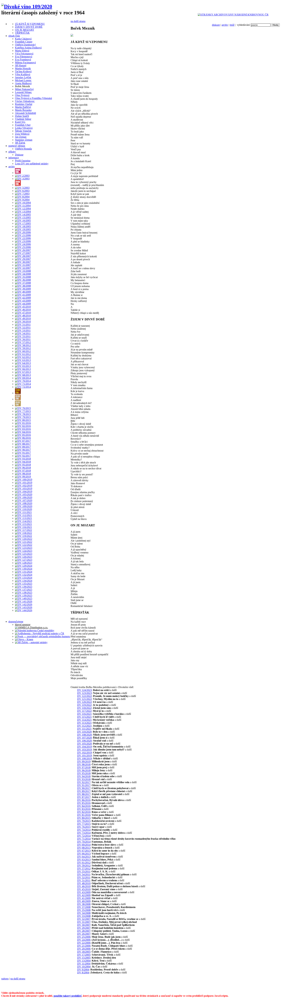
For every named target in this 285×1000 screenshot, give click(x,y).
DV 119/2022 (84, 705)
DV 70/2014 (83, 841)
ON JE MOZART (24, 29)
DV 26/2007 (83, 933)
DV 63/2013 (83, 859)
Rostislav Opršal (23, 104)
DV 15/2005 (83, 957)
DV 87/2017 (83, 797)
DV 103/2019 (84, 749)
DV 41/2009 (83, 898)
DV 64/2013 (83, 856)
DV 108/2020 (84, 734)
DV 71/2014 (83, 838)
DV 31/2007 (83, 922)
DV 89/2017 (83, 791)
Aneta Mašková (23, 83)
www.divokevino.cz (213, 984)
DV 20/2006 (83, 948)
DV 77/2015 (83, 823)
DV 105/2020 (84, 743)
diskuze (216, 24)
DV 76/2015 (83, 826)
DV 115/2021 (84, 716)
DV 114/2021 (84, 719)
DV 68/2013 (83, 847)
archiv (225, 24)
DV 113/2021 (84, 722)
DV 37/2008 (83, 907)
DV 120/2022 (84, 702)
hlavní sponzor (22, 624)
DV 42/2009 (83, 895)
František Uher (23, 125)
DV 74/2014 (83, 829)
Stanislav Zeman (23, 139)
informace (13, 157)
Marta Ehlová (22, 50)
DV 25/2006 (83, 936)
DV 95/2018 (83, 773)
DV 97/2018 (83, 767)
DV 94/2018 (83, 776)
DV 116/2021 (84, 713)
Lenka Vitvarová (23, 128)
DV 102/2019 (84, 752)
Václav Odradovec (25, 101)
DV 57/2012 (83, 868)
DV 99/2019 (83, 761)
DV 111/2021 (84, 728)
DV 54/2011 (83, 874)
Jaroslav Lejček (23, 77)
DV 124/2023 (84, 690)
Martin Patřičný (23, 107)
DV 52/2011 (83, 877)
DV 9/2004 (83, 969)
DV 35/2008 (83, 910)
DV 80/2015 (83, 818)
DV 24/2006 (83, 939)
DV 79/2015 (83, 820)
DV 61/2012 (83, 862)
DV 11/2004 (83, 963)
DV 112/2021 (84, 725)
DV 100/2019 (84, 758)
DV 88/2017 (83, 794)
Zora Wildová (22, 133)
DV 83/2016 (83, 809)
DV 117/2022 (84, 710)
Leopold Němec (23, 92)
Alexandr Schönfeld (25, 113)
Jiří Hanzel (20, 65)
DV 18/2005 (83, 951)
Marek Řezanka (23, 110)
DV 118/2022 (84, 708)
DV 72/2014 (83, 835)
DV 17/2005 (83, 954)
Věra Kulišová (22, 74)
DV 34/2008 (83, 913)
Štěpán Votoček (23, 130)
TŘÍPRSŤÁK (22, 32)
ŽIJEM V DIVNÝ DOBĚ (29, 26)
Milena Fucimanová (25, 62)
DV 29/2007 (83, 928)
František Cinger (23, 41)
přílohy (12, 151)
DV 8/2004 (83, 972)
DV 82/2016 (83, 812)
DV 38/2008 (83, 904)
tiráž (232, 24)
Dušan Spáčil (22, 116)
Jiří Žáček (20, 142)
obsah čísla (14, 35)
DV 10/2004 (83, 966)
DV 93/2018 (83, 779)
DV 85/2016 (83, 803)
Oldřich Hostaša (23, 148)
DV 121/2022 (84, 699)
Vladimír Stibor (23, 119)
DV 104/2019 (84, 746)
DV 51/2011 (83, 880)
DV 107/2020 (84, 737)
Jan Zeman (20, 136)
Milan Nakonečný (24, 89)
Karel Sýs (20, 122)
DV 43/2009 (83, 892)
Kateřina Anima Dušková (28, 47)
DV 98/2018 (83, 764)
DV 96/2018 (83, 770)
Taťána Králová (23, 71)
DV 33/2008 (83, 916)
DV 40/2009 (83, 901)
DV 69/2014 (83, 844)
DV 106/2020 (84, 740)
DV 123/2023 (84, 693)
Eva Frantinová (23, 59)
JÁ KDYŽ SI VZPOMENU (30, 23)
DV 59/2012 (83, 865)
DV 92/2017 (83, 782)
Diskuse (19, 154)
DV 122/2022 (84, 696)
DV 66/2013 (83, 853)
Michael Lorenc (23, 80)
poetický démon (16, 145)
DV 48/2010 (83, 883)
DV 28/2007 (83, 930)
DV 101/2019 (84, 755)
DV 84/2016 (83, 806)
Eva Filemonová (23, 56)
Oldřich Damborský (25, 44)
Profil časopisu (22, 160)
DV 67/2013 (83, 850)
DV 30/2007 (83, 925)
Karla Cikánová (23, 38)
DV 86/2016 (83, 800)
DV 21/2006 (83, 945)
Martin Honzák (23, 68)
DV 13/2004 (83, 960)
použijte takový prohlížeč (68, 995)
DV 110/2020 (84, 731)
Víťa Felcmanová (24, 53)
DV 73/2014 (83, 832)
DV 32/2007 (83, 919)
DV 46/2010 (83, 886)
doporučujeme (15, 621)
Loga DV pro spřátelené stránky (31, 163)
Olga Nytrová (22, 95)
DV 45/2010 (83, 889)
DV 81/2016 (83, 815)
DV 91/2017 (83, 785)
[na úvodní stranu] (26, 6)
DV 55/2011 (83, 871)
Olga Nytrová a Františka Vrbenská (33, 98)
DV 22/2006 (83, 942)
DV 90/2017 (83, 788)
